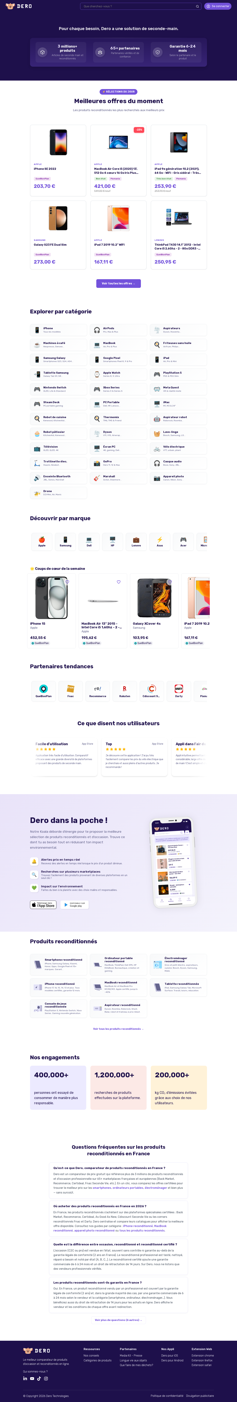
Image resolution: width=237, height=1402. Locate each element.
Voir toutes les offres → (118, 283)
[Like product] (67, 582)
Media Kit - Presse (131, 1355)
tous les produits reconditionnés (142, 1230)
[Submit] (197, 6)
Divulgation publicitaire (200, 1395)
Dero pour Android (172, 1360)
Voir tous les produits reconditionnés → (118, 1028)
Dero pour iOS (169, 1355)
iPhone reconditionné (138, 1226)
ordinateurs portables (128, 1187)
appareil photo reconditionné (94, 1230)
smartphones (102, 1187)
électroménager (156, 1187)
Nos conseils (91, 1355)
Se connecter (220, 6)
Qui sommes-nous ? (35, 1371)
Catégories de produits (98, 1360)
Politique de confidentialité (167, 1395)
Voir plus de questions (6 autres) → (118, 1320)
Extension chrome (203, 1355)
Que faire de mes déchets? (136, 1365)
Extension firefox (202, 1360)
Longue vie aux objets (133, 1360)
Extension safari (201, 1365)
